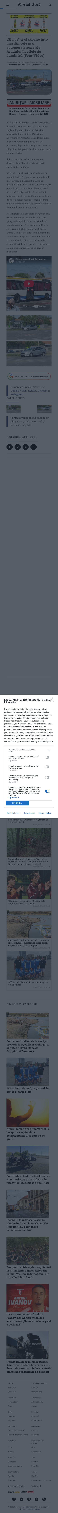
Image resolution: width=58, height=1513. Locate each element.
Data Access (29, 813)
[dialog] (29, 756)
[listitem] (29, 750)
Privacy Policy (45, 813)
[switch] (47, 757)
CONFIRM (17, 803)
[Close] (52, 700)
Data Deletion (13, 813)
